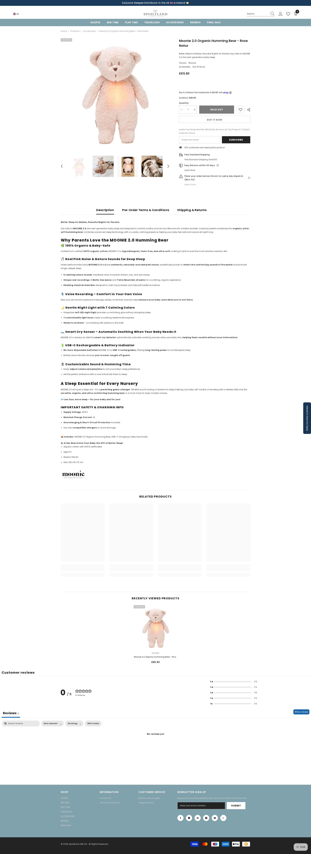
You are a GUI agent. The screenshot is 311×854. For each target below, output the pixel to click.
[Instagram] (189, 818)
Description (105, 210)
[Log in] (280, 14)
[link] (82, 569)
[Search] (261, 13)
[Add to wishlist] (240, 110)
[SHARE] (247, 110)
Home (64, 31)
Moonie (192, 63)
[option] (155, 3)
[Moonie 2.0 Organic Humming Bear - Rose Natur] (155, 627)
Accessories (89, 31)
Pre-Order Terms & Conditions (145, 210)
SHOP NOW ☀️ (179, 3)
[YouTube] (215, 818)
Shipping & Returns (192, 210)
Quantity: (184, 103)
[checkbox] (93, 723)
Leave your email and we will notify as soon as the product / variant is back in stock (214, 131)
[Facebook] (180, 818)
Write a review (301, 712)
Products (75, 31)
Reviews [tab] (11, 713)
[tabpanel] (155, 745)
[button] (61, 166)
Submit (236, 805)
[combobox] (257, 13)
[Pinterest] (198, 818)
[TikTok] (206, 818)
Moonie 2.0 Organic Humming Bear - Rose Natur (155, 657)
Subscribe (236, 139)
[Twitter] (223, 818)
